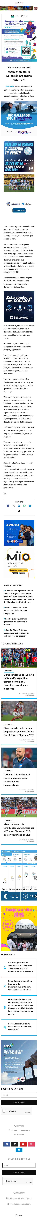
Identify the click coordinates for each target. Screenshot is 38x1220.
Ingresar (20, 1135)
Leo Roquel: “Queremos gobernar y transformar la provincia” (15, 622)
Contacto (20, 1126)
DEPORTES (10, 86)
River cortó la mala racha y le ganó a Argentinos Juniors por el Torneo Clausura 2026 (19, 732)
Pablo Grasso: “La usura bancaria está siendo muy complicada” (15, 610)
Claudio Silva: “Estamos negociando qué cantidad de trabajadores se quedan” (16, 633)
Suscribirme (19, 1102)
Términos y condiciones (20, 1130)
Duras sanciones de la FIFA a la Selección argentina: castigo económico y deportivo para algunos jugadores (19, 681)
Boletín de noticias (12, 1089)
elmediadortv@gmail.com (20, 1204)
